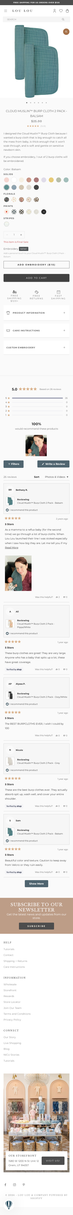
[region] (36, 445)
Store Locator (12, 1002)
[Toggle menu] (6, 11)
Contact (8, 955)
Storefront (10, 990)
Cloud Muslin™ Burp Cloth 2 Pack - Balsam (40, 503)
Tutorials (9, 949)
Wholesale (10, 984)
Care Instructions (14, 966)
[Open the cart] (67, 11)
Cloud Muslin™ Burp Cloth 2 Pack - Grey (38, 763)
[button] (36, 398)
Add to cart (36, 277)
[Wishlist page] (61, 11)
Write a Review (57, 465)
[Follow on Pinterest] (24, 1184)
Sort (37, 476)
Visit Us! (53, 1160)
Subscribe (36, 926)
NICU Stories (11, 1054)
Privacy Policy (12, 1019)
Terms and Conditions (17, 1013)
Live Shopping (12, 1043)
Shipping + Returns (15, 961)
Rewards (9, 996)
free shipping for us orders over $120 (36, 2)
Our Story (10, 1037)
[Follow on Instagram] (14, 1184)
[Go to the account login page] (54, 11)
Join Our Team (13, 1008)
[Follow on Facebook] (5, 1184)
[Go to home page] (22, 11)
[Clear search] (63, 19)
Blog (7, 1048)
